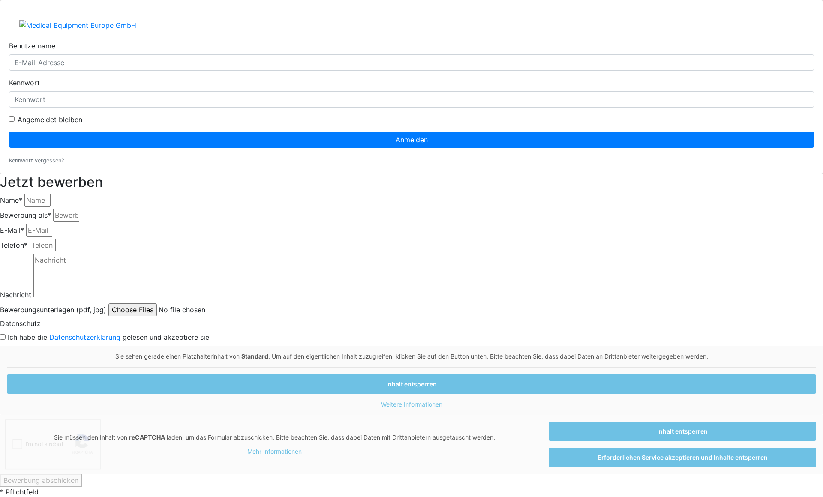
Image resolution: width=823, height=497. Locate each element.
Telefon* (13, 245)
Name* (11, 200)
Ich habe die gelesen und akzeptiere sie (108, 337)
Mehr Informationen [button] (274, 451)
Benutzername (32, 46)
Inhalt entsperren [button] (411, 384)
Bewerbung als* (25, 215)
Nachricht (15, 294)
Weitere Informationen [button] (411, 404)
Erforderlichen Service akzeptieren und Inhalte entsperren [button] (683, 457)
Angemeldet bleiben (50, 119)
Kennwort (24, 82)
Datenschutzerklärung (84, 337)
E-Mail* (12, 230)
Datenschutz (20, 323)
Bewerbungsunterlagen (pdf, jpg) (53, 309)
